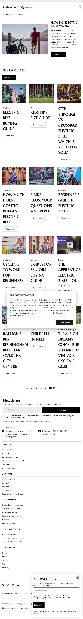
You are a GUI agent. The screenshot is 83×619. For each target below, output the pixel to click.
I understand (64, 322)
